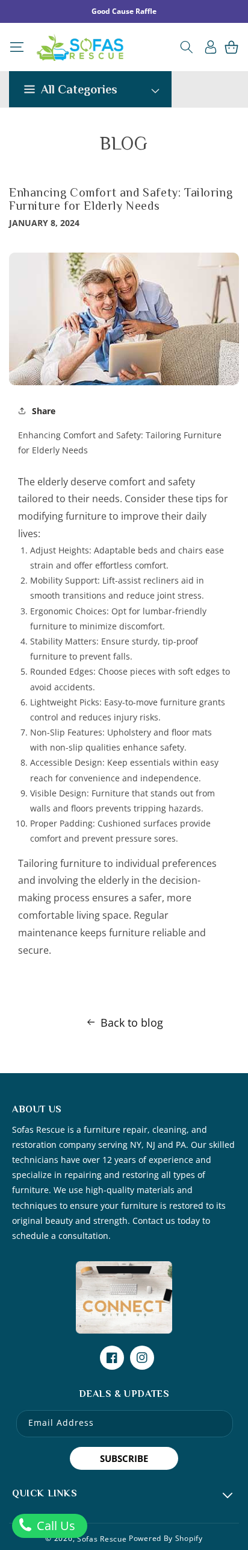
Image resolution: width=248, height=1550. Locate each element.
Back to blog (132, 1022)
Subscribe (124, 1458)
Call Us (54, 1525)
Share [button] (43, 411)
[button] (16, 47)
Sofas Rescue (101, 1539)
